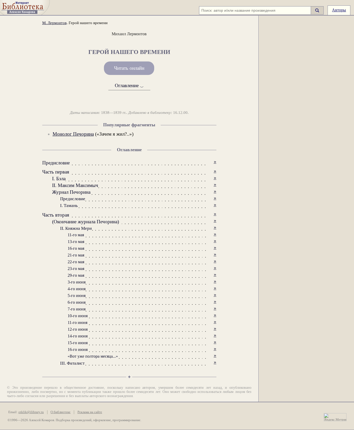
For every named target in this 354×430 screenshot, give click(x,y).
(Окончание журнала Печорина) (85, 221)
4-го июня (77, 288)
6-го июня (77, 302)
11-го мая (76, 234)
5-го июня (77, 295)
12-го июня (78, 329)
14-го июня (78, 336)
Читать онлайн (129, 68)
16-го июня (78, 349)
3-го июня (77, 282)
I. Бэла (59, 178)
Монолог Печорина (73, 134)
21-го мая (76, 255)
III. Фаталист (72, 363)
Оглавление (129, 85)
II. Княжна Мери (76, 228)
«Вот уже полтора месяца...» (93, 356)
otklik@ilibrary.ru (31, 412)
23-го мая (76, 268)
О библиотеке (60, 412)
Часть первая (55, 172)
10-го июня (78, 315)
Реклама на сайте (89, 412)
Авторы (339, 10)
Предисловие (56, 162)
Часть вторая (55, 215)
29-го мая (76, 275)
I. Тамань (69, 205)
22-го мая (76, 261)
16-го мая (76, 248)
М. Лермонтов (54, 22)
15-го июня (78, 342)
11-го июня (77, 322)
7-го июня (77, 309)
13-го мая (76, 241)
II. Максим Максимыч (75, 185)
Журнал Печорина (71, 192)
